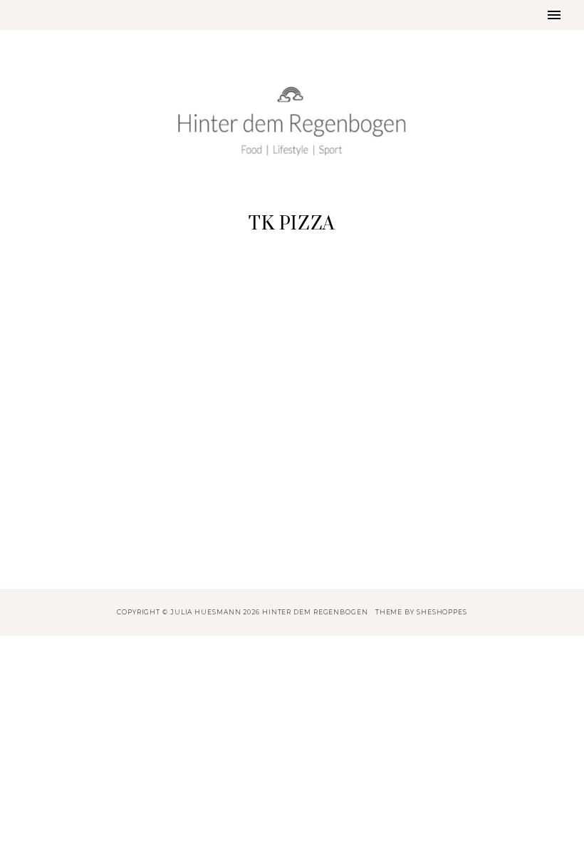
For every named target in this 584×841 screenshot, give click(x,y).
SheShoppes (442, 612)
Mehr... (105, 551)
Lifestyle (105, 374)
